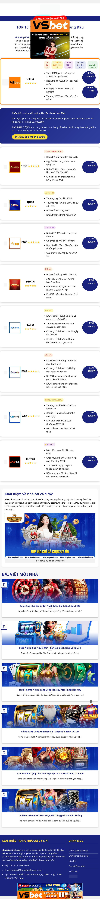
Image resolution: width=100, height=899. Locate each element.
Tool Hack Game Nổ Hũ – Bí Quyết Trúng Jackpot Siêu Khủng (50, 815)
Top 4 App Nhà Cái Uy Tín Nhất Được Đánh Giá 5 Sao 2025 (50, 606)
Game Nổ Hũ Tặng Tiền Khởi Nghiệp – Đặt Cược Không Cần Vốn (50, 773)
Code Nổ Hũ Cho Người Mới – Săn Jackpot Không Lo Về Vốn (50, 647)
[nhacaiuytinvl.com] (50, 9)
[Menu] (3, 10)
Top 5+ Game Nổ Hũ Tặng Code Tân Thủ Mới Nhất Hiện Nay (50, 689)
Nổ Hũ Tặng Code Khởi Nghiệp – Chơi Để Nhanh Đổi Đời (50, 731)
